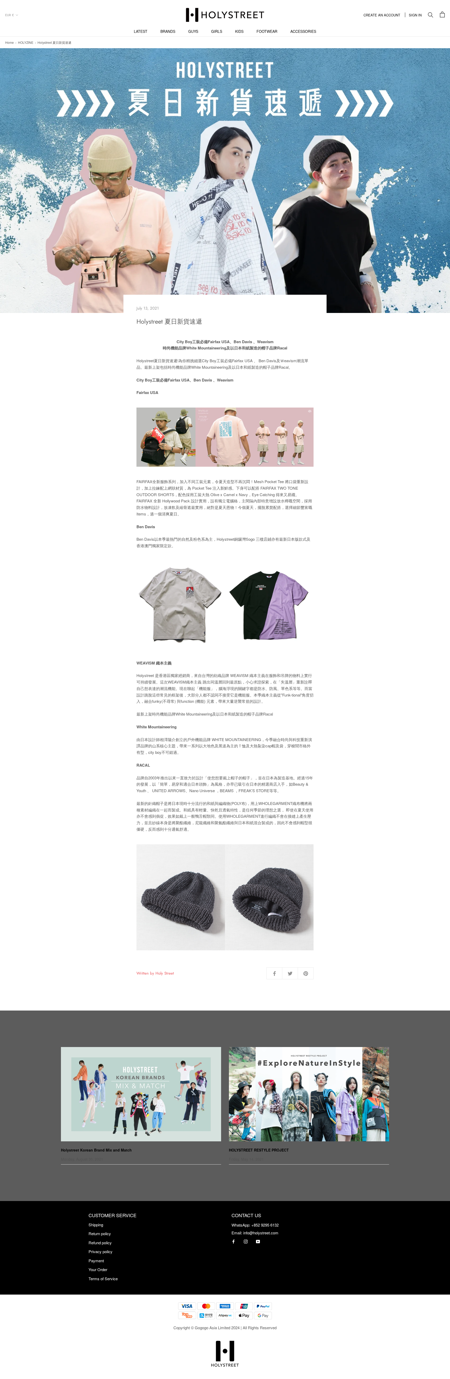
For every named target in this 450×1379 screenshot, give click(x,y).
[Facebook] (233, 1241)
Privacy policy (101, 1251)
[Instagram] (246, 1241)
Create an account (382, 15)
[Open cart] (442, 14)
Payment (96, 1260)
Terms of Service (103, 1278)
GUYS (193, 31)
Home (9, 42)
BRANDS (167, 31)
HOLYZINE (25, 42)
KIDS (239, 31)
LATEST (140, 31)
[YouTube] (258, 1241)
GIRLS (216, 31)
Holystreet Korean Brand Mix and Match (96, 1150)
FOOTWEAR (267, 31)
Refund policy (100, 1242)
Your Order (98, 1269)
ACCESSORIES (303, 31)
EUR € (9, 15)
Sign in (415, 15)
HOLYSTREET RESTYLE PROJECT (259, 1150)
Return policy (100, 1233)
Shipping (96, 1224)
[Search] (430, 15)
